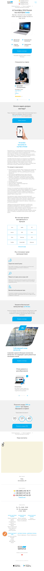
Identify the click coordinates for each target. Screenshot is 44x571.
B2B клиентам (12, 541)
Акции (12, 542)
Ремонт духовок (12, 530)
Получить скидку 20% (22, 426)
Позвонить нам (22, 497)
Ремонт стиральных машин (12, 519)
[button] (29, 99)
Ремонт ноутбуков (27, 6)
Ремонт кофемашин (22, 535)
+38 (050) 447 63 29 (24, 4)
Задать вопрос (22, 120)
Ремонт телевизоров (31, 535)
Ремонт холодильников (12, 521)
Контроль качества (12, 536)
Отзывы (12, 540)
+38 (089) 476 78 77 (24, 1)
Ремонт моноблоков (21, 520)
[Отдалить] (3, 445)
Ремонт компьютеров (22, 519)
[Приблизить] (3, 443)
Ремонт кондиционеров (31, 519)
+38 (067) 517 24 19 (24, 2)
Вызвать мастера (22, 51)
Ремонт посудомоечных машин (12, 524)
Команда (12, 537)
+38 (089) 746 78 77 (16, 116)
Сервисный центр (16, 6)
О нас (12, 538)
